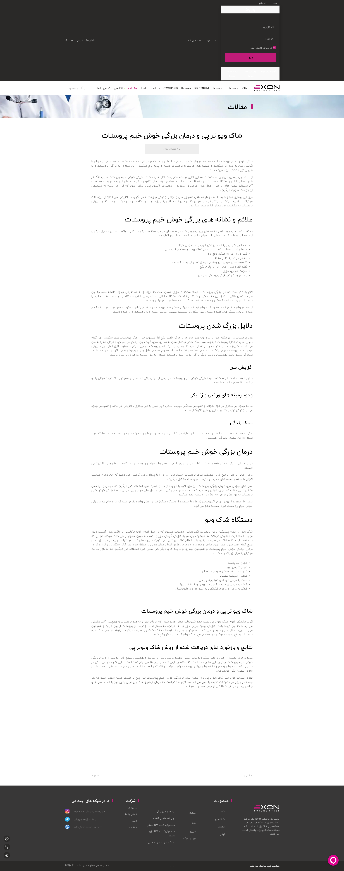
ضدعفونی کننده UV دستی (161, 825)
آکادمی (118, 88)
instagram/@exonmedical (89, 811)
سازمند (254, 865)
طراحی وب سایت (269, 865)
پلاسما (221, 826)
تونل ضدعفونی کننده (164, 818)
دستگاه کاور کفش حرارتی (162, 842)
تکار (222, 811)
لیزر (222, 834)
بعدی (96, 775)
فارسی (79, 40)
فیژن (193, 831)
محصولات (232, 88)
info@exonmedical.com (88, 827)
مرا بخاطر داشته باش (261, 47)
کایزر (193, 822)
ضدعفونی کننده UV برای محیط (162, 833)
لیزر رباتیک (189, 838)
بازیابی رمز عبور (269, 71)
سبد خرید (210, 40)
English (90, 40)
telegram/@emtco (85, 819)
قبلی (247, 775)
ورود (250, 57)
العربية (69, 40)
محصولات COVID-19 (177, 88)
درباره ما (155, 88)
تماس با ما (103, 88)
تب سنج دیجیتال (166, 811)
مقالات (132, 88)
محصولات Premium (208, 88)
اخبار (143, 88)
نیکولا (192, 812)
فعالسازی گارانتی (193, 40)
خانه (244, 88)
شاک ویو (220, 819)
